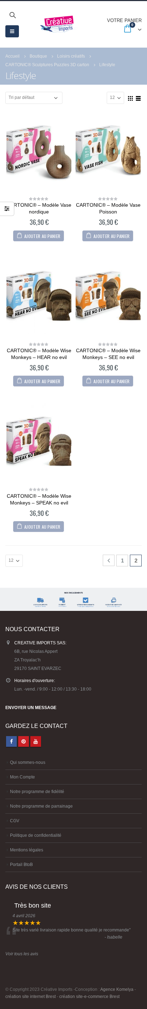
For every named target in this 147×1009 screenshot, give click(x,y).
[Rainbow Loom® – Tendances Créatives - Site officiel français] (59, 24)
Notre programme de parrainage (41, 806)
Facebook (11, 741)
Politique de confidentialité (35, 835)
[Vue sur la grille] (130, 97)
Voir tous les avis (21, 953)
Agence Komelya (116, 989)
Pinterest (23, 741)
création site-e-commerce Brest (89, 996)
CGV (14, 820)
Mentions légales (26, 849)
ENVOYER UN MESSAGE (30, 707)
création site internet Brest (30, 996)
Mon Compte (22, 777)
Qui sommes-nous (27, 762)
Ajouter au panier (42, 236)
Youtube (35, 741)
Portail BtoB (21, 864)
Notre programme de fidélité (37, 791)
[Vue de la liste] (138, 97)
